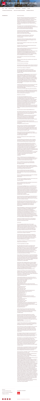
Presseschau (24, 8)
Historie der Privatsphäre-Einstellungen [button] (19, 10)
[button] (5, 399)
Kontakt (29, 8)
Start (3, 8)
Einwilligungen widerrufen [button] (30, 10)
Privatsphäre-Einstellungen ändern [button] (7, 10)
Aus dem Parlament (11, 8)
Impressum (3, 389)
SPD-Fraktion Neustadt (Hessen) (22, 3)
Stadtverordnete (18, 8)
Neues (6, 8)
